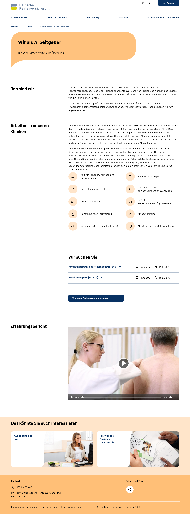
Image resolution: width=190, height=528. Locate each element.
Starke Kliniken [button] (19, 17)
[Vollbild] (175, 397)
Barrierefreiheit (50, 506)
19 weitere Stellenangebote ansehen (90, 298)
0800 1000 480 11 (25, 487)
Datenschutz (33, 506)
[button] (168, 3)
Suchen (171, 3)
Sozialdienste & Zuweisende (163, 17)
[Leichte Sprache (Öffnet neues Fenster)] (149, 3)
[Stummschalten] (170, 397)
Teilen (130, 490)
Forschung (93, 17)
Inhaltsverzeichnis (71, 506)
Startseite (15, 26)
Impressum (17, 506)
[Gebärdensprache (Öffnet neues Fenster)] (143, 3)
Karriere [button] (123, 17)
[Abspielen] (123, 363)
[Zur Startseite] (95, 7)
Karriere (30, 26)
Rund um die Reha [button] (58, 17)
